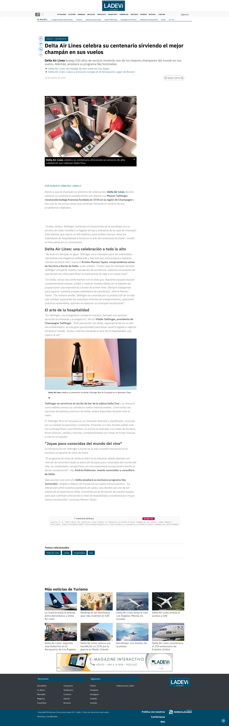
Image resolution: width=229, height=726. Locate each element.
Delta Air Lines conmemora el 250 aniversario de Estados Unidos (167, 646)
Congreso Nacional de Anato (62, 19)
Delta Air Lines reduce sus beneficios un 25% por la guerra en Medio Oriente (96, 646)
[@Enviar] (41, 54)
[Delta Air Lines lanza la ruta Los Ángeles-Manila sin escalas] (132, 601)
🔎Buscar (161, 14)
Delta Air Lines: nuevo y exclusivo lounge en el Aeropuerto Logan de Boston (91, 71)
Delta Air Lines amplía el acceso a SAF (166, 614)
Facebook (94, 690)
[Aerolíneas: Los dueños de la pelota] (132, 632)
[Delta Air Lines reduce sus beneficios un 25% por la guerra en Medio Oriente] (97, 632)
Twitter (93, 686)
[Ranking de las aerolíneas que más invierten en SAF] (97, 601)
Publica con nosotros (153, 711)
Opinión (143, 14)
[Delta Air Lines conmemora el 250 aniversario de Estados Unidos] (168, 632)
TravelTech (101, 14)
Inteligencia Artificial (128, 19)
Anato (163, 19)
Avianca (79, 19)
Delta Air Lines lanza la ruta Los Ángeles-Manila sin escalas (132, 615)
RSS (163, 721)
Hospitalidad (79, 553)
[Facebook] (41, 38)
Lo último (72, 14)
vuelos (66, 553)
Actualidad (61, 14)
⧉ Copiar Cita (148, 519)
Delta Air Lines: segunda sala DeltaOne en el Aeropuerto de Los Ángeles (60, 646)
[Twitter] (41, 44)
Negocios (91, 14)
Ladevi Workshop (110, 19)
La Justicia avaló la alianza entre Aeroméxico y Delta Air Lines (60, 615)
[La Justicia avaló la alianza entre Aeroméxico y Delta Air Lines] (61, 601)
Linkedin (93, 698)
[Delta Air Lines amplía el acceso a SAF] (168, 601)
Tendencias (123, 14)
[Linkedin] (41, 49)
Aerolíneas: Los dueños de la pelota (131, 644)
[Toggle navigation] (42, 14)
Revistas (152, 14)
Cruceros (134, 14)
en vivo (171, 19)
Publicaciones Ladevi (125, 686)
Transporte (112, 14)
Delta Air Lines (116, 191)
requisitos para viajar (93, 19)
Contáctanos (158, 716)
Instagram (94, 694)
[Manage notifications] (223, 721)
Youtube (93, 703)
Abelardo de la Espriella (149, 19)
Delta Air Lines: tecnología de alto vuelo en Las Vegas (78, 68)
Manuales (81, 14)
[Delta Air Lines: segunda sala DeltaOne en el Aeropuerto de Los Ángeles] (61, 632)
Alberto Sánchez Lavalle (65, 185)
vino (91, 553)
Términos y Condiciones (47, 716)
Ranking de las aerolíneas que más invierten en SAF (95, 614)
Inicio (49, 39)
